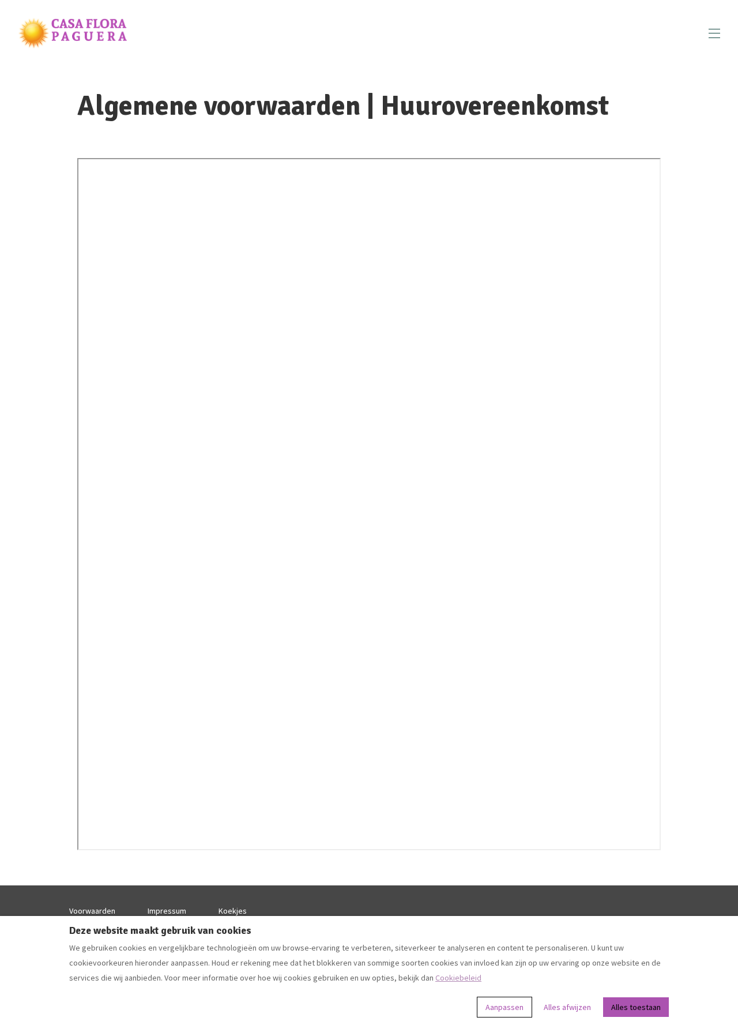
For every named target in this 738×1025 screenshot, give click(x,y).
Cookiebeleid (458, 978)
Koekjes (233, 911)
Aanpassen (504, 1007)
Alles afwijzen (567, 1007)
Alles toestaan (636, 1007)
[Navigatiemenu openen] (714, 33)
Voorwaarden (92, 911)
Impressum (167, 911)
